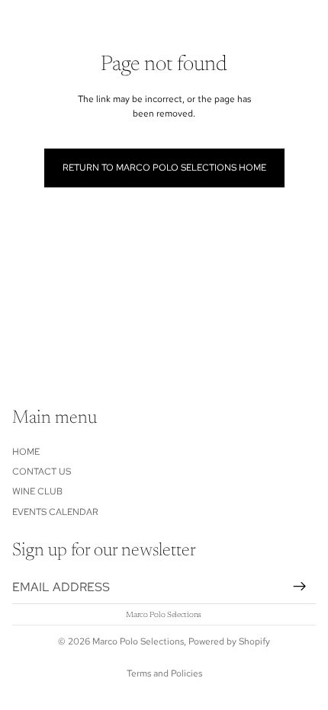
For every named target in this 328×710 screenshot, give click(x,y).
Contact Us (41, 471)
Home (26, 451)
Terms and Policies (164, 673)
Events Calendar (55, 511)
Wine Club (37, 491)
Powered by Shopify (229, 641)
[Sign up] (300, 587)
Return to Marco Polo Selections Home (164, 168)
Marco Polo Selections (138, 641)
